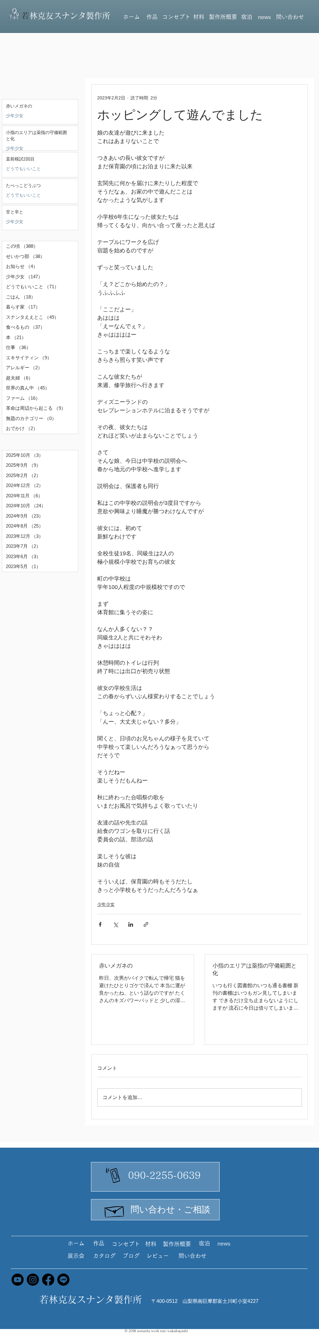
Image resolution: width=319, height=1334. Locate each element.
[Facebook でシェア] (100, 924)
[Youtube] (18, 1280)
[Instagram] (33, 1280)
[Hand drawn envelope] (114, 1210)
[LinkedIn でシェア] (131, 924)
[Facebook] (48, 1280)
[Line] (63, 1280)
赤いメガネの (116, 966)
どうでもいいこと (23, 168)
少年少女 (14, 115)
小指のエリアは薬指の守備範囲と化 (254, 969)
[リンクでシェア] (146, 924)
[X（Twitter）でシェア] (115, 924)
